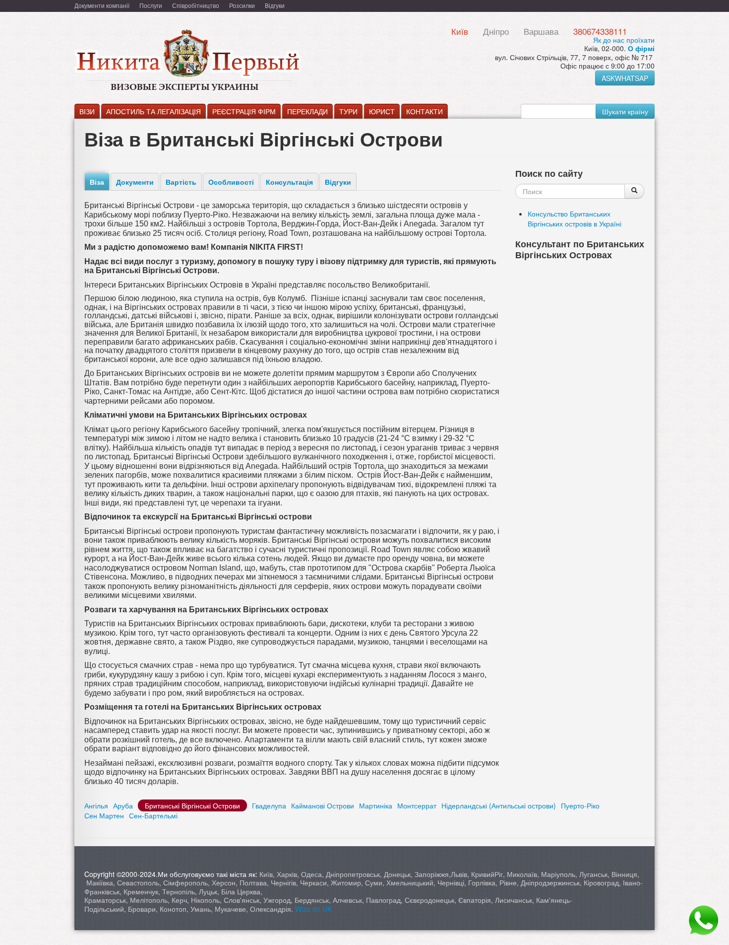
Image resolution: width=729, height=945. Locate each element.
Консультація (289, 182)
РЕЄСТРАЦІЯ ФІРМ (244, 111)
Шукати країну (625, 111)
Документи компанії (101, 5)
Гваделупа (269, 805)
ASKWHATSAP (625, 78)
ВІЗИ (87, 111)
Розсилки (242, 5)
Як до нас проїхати (624, 40)
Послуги (150, 5)
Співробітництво (195, 5)
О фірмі (641, 48)
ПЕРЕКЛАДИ (307, 111)
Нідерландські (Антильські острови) (498, 805)
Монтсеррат (416, 805)
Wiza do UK (314, 909)
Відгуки (275, 5)
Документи (135, 182)
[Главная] (215, 60)
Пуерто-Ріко (580, 805)
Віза (97, 182)
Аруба (123, 805)
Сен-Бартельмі (153, 815)
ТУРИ (348, 111)
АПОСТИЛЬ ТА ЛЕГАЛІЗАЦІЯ (153, 111)
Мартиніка (375, 805)
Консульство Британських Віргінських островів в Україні (574, 218)
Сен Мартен (104, 815)
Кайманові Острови (322, 805)
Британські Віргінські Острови (192, 805)
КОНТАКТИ (424, 111)
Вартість (181, 182)
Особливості (231, 182)
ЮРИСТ (382, 111)
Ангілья (96, 805)
